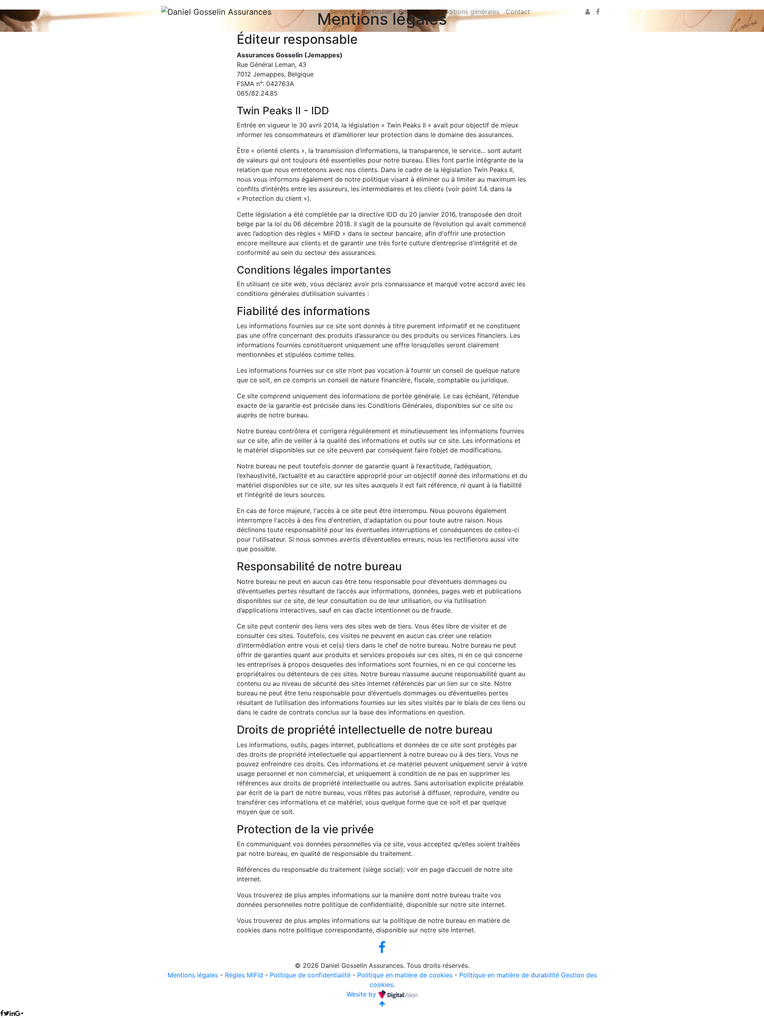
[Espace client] (587, 12)
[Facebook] (598, 12)
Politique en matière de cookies (404, 975)
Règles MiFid (244, 975)
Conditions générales (467, 12)
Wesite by (362, 994)
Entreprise (414, 12)
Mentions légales (193, 975)
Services (342, 12)
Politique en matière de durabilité (509, 975)
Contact (518, 12)
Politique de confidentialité (310, 975)
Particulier (377, 12)
